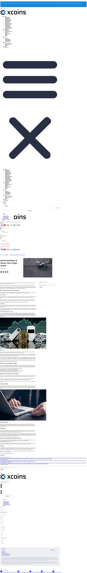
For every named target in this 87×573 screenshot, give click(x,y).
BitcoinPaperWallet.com (25, 357)
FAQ (1, 540)
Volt (5, 36)
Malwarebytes (4, 441)
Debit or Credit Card (3, 514)
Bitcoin (1, 459)
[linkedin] (1, 487)
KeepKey (7, 302)
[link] (2, 12)
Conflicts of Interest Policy (5, 553)
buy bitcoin (8, 286)
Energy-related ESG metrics (5, 555)
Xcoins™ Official (2, 8)
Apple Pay (1, 516)
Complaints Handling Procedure (6, 554)
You (2, 226)
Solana (1, 507)
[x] (1, 485)
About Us (6, 47)
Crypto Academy (5, 254)
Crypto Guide (7, 41)
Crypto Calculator (3, 538)
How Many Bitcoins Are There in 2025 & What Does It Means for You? (10, 460)
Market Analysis (3, 527)
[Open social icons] (1, 569)
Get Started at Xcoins (4, 537)
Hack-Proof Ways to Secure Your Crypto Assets (17, 254)
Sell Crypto (7, 28)
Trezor (4, 302)
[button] (30, 108)
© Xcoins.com (3, 548)
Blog (3, 37)
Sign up (4, 202)
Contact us (7, 45)
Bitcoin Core (14, 379)
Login (4, 201)
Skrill (1, 519)
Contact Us (2, 543)
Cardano (1, 508)
